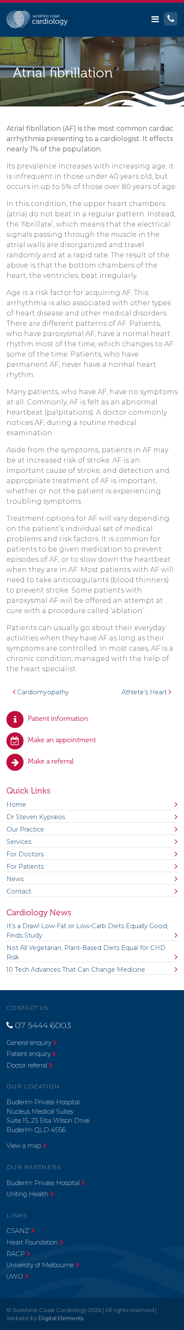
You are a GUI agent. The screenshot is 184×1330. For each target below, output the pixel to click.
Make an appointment (62, 740)
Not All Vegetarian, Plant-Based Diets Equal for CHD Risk (86, 952)
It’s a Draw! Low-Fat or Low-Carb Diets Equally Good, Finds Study (87, 930)
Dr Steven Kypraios (35, 817)
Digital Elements (61, 1318)
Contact (18, 891)
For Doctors (25, 854)
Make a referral (51, 761)
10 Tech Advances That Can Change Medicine (75, 969)
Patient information (58, 718)
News (15, 879)
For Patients (25, 866)
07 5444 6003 (43, 1025)
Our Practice (25, 829)
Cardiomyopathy (42, 692)
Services (18, 842)
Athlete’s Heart (145, 692)
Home (16, 804)
